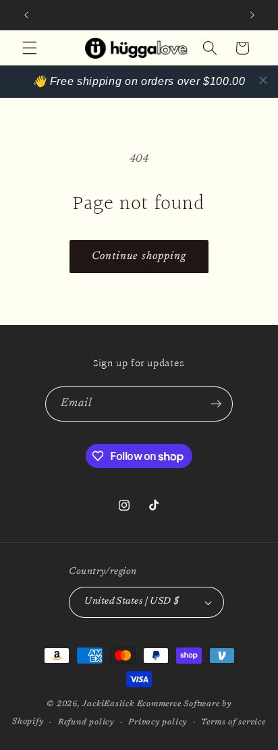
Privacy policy (157, 722)
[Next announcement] (252, 15)
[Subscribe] (216, 404)
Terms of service (233, 722)
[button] (29, 48)
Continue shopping (139, 256)
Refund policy (86, 722)
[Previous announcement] (26, 15)
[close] (263, 80)
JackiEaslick (108, 704)
